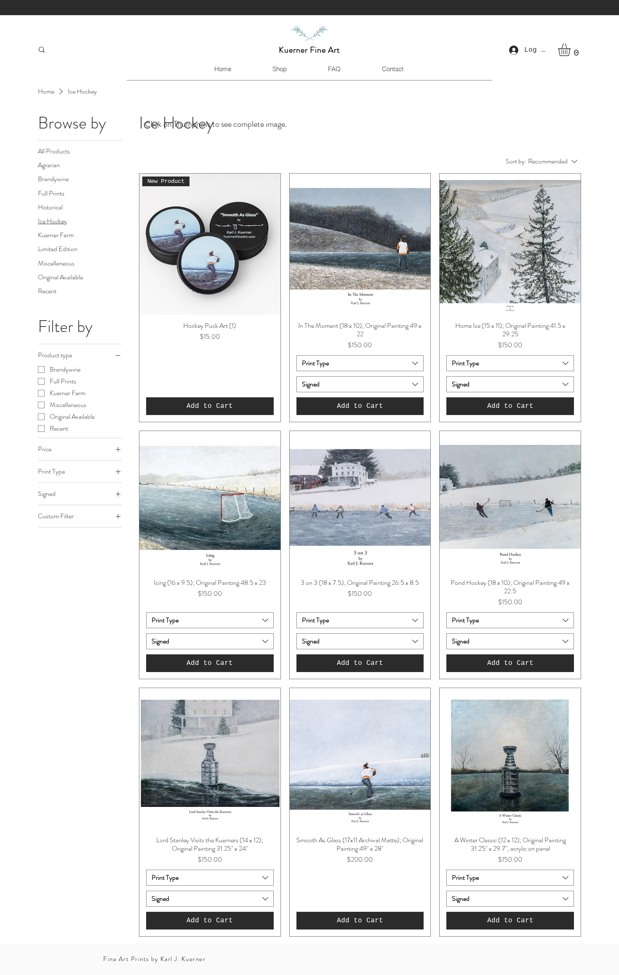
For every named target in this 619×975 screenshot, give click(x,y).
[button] (571, 49)
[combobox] (360, 363)
